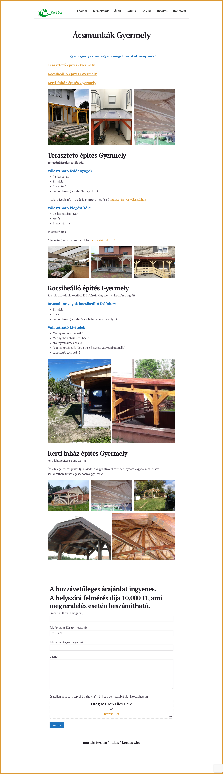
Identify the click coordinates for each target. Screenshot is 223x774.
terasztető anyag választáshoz (128, 199)
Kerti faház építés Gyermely (72, 82)
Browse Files (111, 714)
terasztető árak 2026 (103, 240)
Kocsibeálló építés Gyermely (72, 74)
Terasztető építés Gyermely (71, 65)
